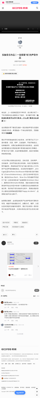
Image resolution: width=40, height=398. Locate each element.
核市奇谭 (24, 363)
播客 (13, 363)
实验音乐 (24, 222)
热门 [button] (34, 296)
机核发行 (29, 363)
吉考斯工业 (18, 363)
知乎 (2, 363)
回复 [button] (12, 307)
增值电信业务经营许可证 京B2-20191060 (9, 370)
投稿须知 (17, 387)
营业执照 (3, 368)
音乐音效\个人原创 (18, 227)
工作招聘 (3, 389)
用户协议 (22, 387)
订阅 (36, 243)
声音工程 (5, 227)
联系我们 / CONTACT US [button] (7, 387)
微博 (6, 363)
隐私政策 (28, 387)
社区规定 (33, 387)
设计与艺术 (6, 222)
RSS (34, 363)
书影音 (16, 222)
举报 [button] (16, 307)
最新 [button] (38, 296)
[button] (4, 234)
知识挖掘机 (11, 266)
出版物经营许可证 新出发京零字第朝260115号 (10, 381)
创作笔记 (25, 65)
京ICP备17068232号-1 (5, 373)
